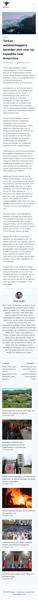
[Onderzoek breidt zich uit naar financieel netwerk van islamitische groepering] (19, 530)
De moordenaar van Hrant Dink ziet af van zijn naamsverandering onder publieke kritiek (28, 371)
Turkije (5, 37)
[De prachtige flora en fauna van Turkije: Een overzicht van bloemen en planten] (19, 398)
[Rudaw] (6, 4)
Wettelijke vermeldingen (25, 592)
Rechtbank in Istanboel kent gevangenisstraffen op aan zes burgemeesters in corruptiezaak (14, 444)
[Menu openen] (34, 4)
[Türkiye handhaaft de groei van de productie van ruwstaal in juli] (19, 498)
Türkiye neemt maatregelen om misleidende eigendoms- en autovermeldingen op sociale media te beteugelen (18, 479)
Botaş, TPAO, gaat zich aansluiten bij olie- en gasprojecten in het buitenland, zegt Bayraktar (9, 371)
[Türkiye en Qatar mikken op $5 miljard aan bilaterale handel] (19, 561)
